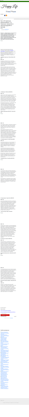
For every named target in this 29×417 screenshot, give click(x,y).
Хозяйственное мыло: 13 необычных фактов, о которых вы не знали (4, 375)
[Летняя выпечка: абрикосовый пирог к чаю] (5, 353)
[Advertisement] (8, 83)
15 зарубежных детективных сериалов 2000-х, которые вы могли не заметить (5, 360)
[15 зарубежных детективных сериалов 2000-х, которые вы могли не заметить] (5, 357)
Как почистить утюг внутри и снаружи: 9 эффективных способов (5, 380)
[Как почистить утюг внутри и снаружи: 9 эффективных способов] (5, 377)
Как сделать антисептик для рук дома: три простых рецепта (5, 344)
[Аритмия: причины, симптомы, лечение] (5, 337)
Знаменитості (7, 29)
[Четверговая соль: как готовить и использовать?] (5, 386)
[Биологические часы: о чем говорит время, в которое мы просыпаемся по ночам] (5, 347)
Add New (15, 316)
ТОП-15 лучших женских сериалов (6, 310)
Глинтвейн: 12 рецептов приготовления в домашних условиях (5, 369)
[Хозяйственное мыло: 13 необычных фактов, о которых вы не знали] (5, 372)
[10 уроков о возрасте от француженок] (5, 382)
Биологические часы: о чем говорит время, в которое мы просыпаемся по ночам (5, 351)
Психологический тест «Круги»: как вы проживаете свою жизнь (5, 335)
